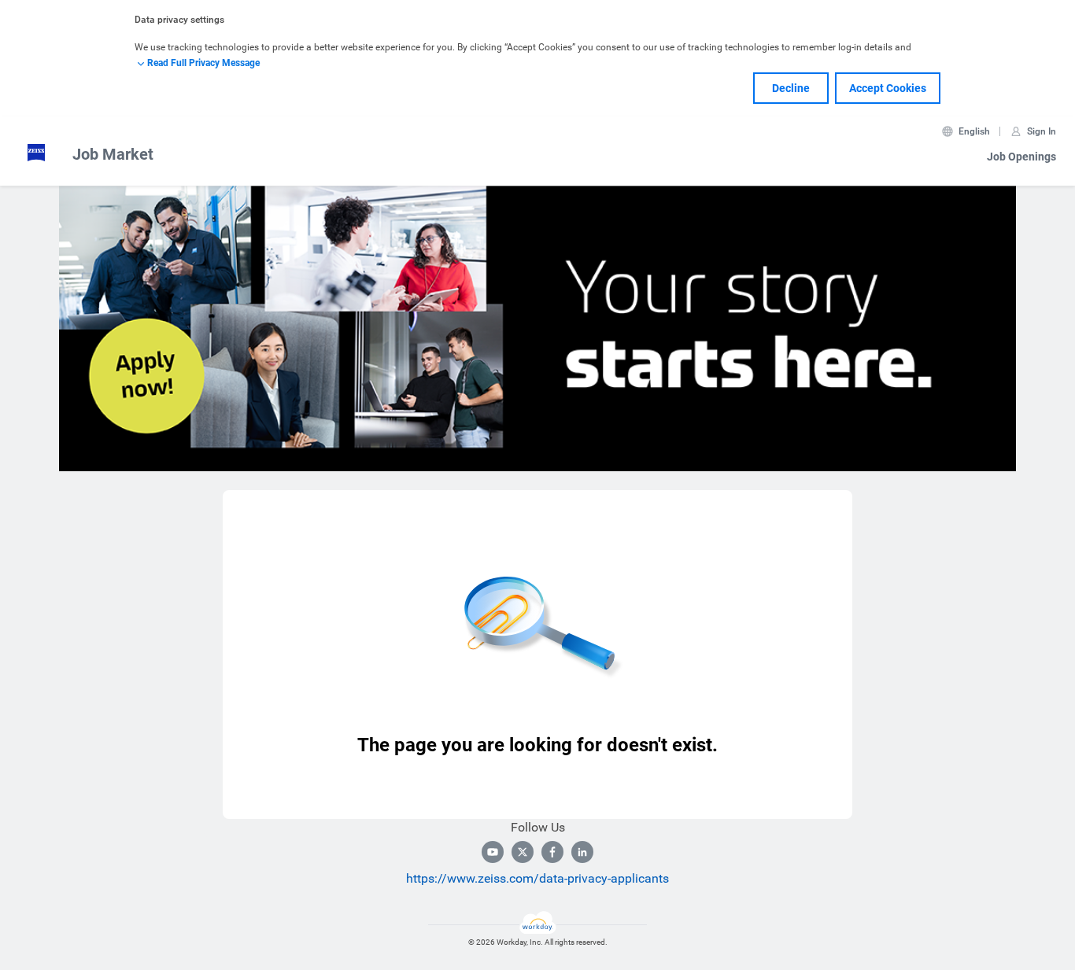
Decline (791, 88)
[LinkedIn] (582, 852)
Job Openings (1021, 156)
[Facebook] (552, 852)
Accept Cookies (887, 88)
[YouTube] (493, 852)
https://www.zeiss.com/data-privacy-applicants (537, 878)
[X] (523, 852)
